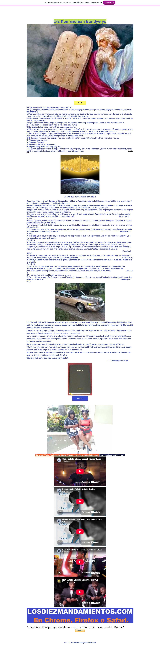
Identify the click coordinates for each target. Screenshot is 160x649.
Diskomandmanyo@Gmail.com (112, 455)
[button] (80, 630)
